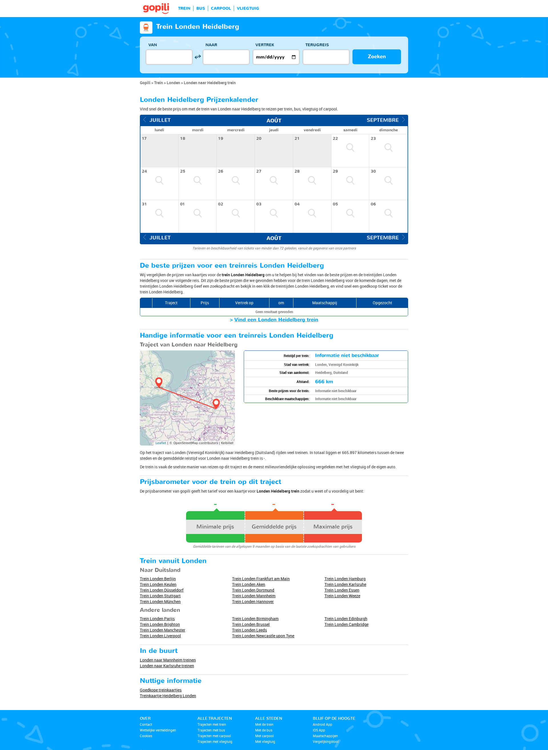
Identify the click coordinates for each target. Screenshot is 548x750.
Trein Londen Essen (342, 590)
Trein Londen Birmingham (255, 618)
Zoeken (377, 56)
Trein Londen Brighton (160, 624)
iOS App (319, 730)
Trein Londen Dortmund (253, 590)
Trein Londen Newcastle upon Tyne (263, 635)
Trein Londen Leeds (249, 630)
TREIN (184, 8)
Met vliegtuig (265, 741)
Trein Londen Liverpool (160, 635)
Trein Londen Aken (248, 584)
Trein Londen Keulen (158, 584)
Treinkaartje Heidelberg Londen (168, 695)
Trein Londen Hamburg (345, 578)
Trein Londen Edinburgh (346, 618)
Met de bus (263, 730)
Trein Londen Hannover (253, 601)
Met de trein (264, 724)
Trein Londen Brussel (251, 624)
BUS (200, 8)
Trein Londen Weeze (342, 595)
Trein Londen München (160, 601)
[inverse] (198, 57)
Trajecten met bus (211, 730)
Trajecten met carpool (214, 735)
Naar (211, 45)
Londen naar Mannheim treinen (168, 660)
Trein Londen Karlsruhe (345, 584)
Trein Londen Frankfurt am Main (261, 578)
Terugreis (317, 45)
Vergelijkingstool (326, 741)
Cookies (146, 735)
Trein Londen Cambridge (346, 624)
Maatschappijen (325, 735)
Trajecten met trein (212, 724)
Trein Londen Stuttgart (160, 595)
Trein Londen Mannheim (253, 595)
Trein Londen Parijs (157, 618)
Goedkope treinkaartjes (161, 690)
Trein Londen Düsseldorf (162, 590)
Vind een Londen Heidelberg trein (276, 319)
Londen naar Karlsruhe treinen (167, 665)
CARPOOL (221, 8)
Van (152, 45)
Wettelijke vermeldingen (158, 730)
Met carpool (264, 735)
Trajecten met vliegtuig (215, 741)
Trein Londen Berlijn (158, 578)
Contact (146, 724)
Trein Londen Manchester (162, 630)
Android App (322, 724)
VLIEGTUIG (248, 8)
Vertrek (264, 45)
